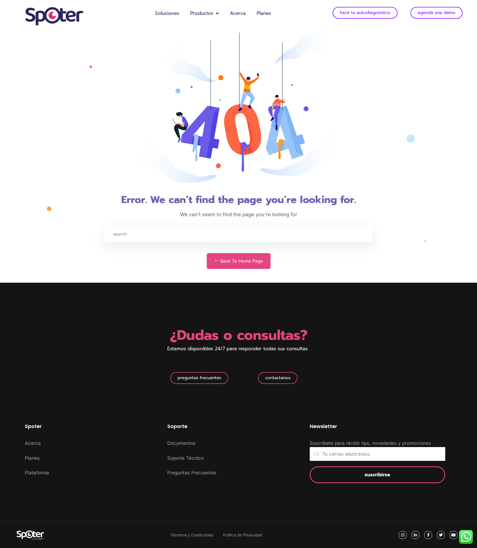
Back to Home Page (241, 261)
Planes (264, 13)
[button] (199, 378)
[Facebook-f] (428, 535)
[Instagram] (403, 535)
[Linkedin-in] (415, 535)
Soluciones (167, 13)
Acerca (238, 13)
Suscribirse (377, 474)
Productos (201, 13)
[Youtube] (453, 535)
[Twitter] (441, 535)
